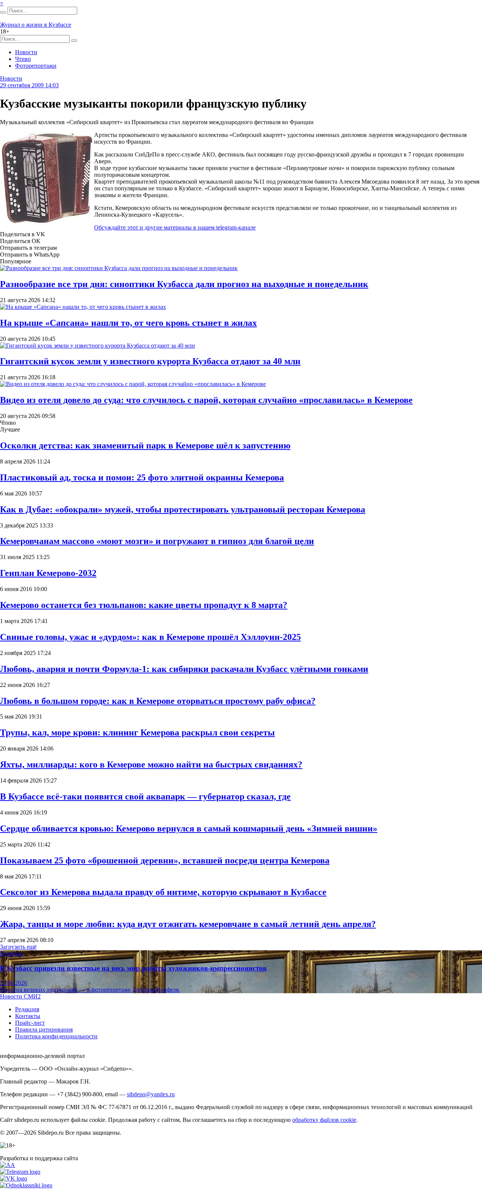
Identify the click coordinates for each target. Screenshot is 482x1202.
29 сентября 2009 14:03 (29, 85)
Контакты (27, 1016)
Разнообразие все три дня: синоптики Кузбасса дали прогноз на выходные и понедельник (184, 284)
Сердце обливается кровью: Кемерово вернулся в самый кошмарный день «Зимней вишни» (188, 828)
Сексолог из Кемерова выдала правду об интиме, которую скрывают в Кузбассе (163, 892)
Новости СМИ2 (20, 996)
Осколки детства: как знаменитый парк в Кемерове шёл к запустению (145, 445)
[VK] (13, 1178)
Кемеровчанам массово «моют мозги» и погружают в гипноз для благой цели (157, 541)
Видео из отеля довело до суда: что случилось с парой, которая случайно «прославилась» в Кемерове (206, 400)
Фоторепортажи (35, 65)
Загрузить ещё (18, 947)
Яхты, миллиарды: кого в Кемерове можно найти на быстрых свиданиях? (151, 764)
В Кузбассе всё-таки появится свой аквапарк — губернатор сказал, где (145, 796)
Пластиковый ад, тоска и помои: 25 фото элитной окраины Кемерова (142, 477)
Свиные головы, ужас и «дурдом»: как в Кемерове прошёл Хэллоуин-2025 (150, 637)
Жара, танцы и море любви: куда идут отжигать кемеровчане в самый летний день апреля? (188, 924)
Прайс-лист (30, 1023)
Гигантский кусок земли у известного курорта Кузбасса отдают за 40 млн (150, 361)
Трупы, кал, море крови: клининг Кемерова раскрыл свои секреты (137, 732)
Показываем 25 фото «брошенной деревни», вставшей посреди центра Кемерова (164, 860)
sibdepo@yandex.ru (151, 1094)
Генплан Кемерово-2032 (48, 573)
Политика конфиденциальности (56, 1036)
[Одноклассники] (26, 1185)
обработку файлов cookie (324, 1120)
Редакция (27, 1009)
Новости (26, 52)
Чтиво (23, 59)
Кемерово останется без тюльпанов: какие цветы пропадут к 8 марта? (143, 605)
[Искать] (3, 12)
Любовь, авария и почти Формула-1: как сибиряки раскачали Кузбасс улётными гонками (184, 669)
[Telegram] (20, 1172)
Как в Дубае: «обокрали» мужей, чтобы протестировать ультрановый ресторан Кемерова (182, 509)
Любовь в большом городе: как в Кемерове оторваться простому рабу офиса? (158, 701)
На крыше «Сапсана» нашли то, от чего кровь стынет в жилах (128, 323)
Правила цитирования (44, 1029)
